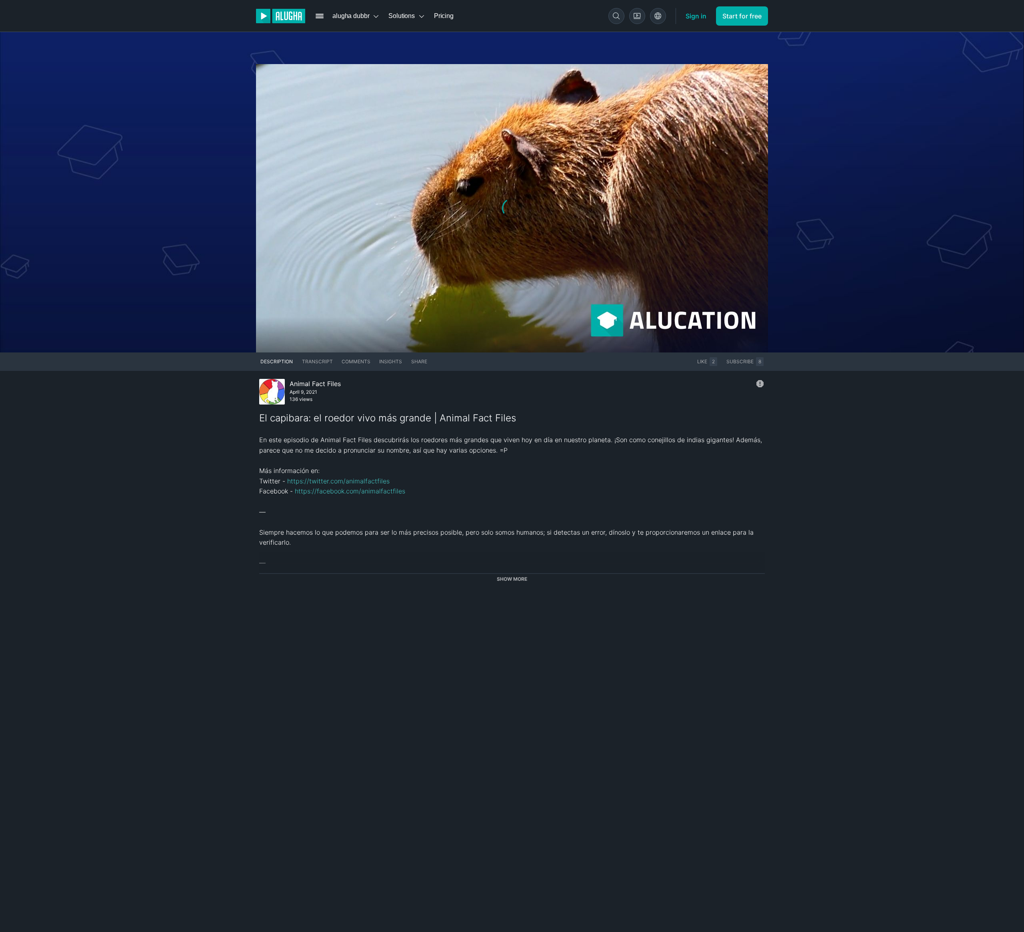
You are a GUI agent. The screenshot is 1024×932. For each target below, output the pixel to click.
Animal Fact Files (315, 384)
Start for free (742, 16)
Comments (356, 361)
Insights (390, 361)
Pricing (444, 15)
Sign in (696, 16)
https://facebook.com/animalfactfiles (350, 491)
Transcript (317, 361)
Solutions (401, 15)
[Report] (760, 384)
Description (276, 361)
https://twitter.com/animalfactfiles (338, 481)
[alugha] (280, 16)
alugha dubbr (350, 15)
